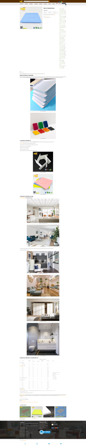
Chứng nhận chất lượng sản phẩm (44, 423)
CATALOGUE (29, 439)
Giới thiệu (23, 439)
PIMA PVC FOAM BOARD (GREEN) (34, 418)
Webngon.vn (24, 440)
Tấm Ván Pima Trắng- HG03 (58, 418)
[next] (66, 413)
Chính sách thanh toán (42, 424)
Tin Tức (36, 439)
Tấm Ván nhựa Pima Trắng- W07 (23, 418)
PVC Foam (22, 143)
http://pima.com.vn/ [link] (24, 400)
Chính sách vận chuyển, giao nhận (44, 425)
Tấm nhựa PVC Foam (22, 197)
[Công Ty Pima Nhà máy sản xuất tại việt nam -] (21, 1)
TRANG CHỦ (21, 439)
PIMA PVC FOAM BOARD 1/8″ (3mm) (47, 418)
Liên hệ (38, 439)
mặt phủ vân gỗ (22, 389)
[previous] (19, 413)
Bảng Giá (34, 439)
